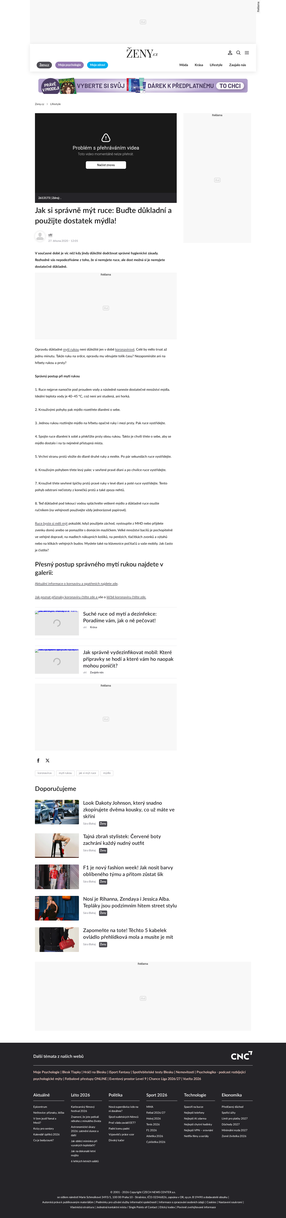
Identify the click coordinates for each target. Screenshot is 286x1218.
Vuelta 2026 (192, 1079)
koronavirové (124, 349)
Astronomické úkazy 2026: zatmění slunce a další (84, 1131)
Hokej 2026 (153, 1118)
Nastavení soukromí (230, 1202)
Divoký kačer (116, 1140)
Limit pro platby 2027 (235, 1118)
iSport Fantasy (119, 1072)
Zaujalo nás (237, 65)
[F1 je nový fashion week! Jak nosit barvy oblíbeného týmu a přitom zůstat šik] (57, 877)
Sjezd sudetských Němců (123, 1117)
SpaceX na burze (193, 1107)
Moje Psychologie (46, 1072)
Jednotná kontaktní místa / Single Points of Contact (126, 1207)
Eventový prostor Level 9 (127, 1079)
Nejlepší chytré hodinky (198, 1124)
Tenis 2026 (153, 1124)
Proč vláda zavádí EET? (122, 1123)
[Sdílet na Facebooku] (38, 760)
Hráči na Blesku (94, 1072)
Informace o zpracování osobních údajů (181, 1202)
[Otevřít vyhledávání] (238, 53)
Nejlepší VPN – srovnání (198, 1130)
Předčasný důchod (232, 1107)
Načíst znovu (106, 165)
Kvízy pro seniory (43, 1128)
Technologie (195, 1095)
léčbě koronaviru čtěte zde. (126, 597)
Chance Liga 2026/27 (164, 1079)
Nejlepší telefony (194, 1113)
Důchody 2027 (231, 1124)
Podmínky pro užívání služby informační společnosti (126, 1202)
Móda (183, 65)
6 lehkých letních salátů (85, 1161)
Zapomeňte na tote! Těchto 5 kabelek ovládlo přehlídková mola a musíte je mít (128, 934)
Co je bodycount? (43, 1140)
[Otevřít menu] (247, 53)
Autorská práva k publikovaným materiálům (68, 1202)
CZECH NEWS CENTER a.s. (159, 1192)
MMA (149, 1107)
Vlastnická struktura (82, 1207)
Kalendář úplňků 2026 (46, 1134)
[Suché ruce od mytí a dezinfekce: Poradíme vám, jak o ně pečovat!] (57, 623)
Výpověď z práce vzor (121, 1134)
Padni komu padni (119, 1128)
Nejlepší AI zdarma (195, 1118)
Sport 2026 (156, 1095)
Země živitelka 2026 (234, 1136)
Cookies (211, 1202)
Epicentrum (40, 1107)
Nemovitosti (185, 1072)
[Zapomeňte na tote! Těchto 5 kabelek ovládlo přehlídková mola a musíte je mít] (57, 939)
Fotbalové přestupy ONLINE (86, 1079)
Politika (115, 1095)
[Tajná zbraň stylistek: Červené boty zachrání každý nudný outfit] (57, 845)
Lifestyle (216, 65)
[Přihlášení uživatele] (230, 53)
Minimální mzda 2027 (234, 1130)
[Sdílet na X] (47, 760)
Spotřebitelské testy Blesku (153, 1072)
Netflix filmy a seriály (196, 1136)
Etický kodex (167, 1207)
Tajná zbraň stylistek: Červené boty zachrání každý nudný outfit (122, 840)
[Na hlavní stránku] (143, 52)
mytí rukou (71, 349)
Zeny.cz (39, 104)
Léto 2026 (80, 1095)
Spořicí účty (229, 1113)
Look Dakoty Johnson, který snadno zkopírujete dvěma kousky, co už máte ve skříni (129, 810)
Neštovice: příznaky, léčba (48, 1113)
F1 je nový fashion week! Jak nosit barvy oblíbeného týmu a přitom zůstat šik (128, 871)
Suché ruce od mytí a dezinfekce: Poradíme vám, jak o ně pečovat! (120, 617)
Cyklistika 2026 (155, 1142)
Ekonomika (232, 1095)
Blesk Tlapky (71, 1072)
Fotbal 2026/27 (155, 1113)
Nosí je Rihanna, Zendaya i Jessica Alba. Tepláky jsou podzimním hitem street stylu (130, 902)
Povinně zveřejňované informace (196, 1207)
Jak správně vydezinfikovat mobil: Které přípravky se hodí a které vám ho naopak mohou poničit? (128, 659)
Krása (199, 65)
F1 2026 (151, 1130)
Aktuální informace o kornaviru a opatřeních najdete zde (76, 583)
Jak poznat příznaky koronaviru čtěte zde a (66, 597)
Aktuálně (41, 1095)
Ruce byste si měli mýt (51, 523)
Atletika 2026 (154, 1136)
